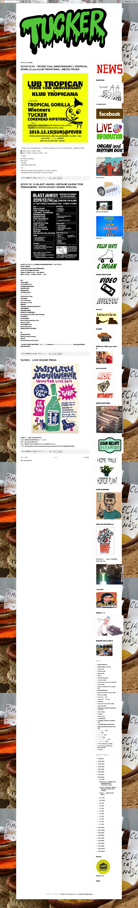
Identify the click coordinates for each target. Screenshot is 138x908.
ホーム (56, 457)
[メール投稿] (49, 178)
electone (101, 680)
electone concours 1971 (106, 682)
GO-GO (100, 684)
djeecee (72, 894)
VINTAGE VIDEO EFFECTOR (106, 726)
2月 (100, 821)
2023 (99, 766)
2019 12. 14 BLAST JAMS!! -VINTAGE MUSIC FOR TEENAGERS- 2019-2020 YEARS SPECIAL (51, 185)
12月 (100, 779)
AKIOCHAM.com (103, 667)
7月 (100, 808)
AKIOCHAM (101, 664)
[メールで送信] (53, 178)
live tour (101, 695)
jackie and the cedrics (105, 692)
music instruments (104, 703)
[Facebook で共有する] (59, 178)
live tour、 (101, 697)
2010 (100, 848)
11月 (100, 798)
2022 (99, 769)
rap (99, 714)
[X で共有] (57, 178)
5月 (100, 813)
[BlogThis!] (55, 178)
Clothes (100, 671)
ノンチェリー (101, 741)
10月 (101, 800)
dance (100, 673)
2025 (99, 761)
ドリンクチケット (103, 739)
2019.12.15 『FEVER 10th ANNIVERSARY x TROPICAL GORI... (107, 783)
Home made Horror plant (107, 686)
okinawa (101, 706)
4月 (100, 816)
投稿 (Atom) (28, 460)
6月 (100, 811)
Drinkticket (102, 678)
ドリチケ (100, 737)
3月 (100, 819)
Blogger (90, 894)
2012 (99, 843)
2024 (100, 764)
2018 (99, 827)
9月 (100, 803)
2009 (100, 851)
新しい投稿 (24, 457)
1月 (100, 824)
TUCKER (100, 718)
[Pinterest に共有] (61, 178)
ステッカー (101, 735)
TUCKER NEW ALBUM (105, 724)
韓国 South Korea (103, 743)
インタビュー (101, 730)
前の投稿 (86, 457)
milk (99, 701)
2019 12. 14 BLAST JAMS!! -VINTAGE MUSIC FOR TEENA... (108, 788)
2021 (99, 772)
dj (98, 675)
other (100, 712)
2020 (100, 774)
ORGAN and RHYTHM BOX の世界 (107, 708)
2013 (99, 840)
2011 (99, 846)
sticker (100, 716)
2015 (99, 835)
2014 (100, 838)
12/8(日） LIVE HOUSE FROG (38, 360)
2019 (99, 777)
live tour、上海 (102, 699)
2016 (99, 833)
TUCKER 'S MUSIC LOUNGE (106, 720)
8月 (100, 805)
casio (99, 669)
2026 (99, 758)
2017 (99, 830)
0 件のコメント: (42, 178)
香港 (99, 749)
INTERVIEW (101, 690)
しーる (99, 732)
